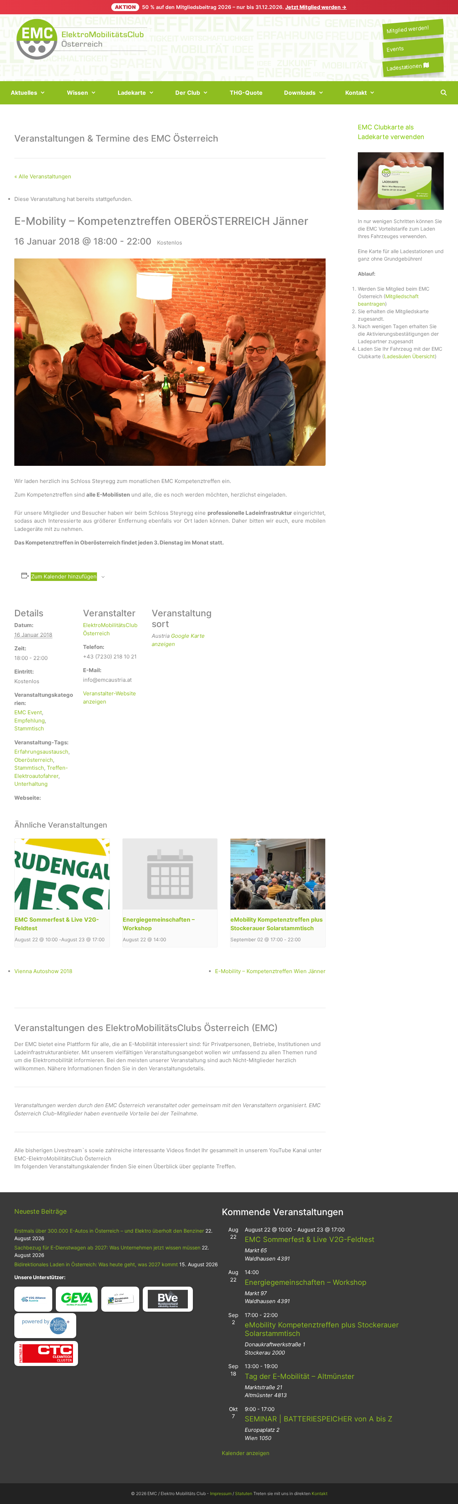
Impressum (221, 1493)
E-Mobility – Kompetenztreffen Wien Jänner (270, 971)
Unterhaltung (31, 783)
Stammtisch (29, 728)
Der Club (187, 92)
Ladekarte (132, 92)
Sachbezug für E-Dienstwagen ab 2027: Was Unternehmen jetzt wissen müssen (107, 1247)
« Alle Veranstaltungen (42, 176)
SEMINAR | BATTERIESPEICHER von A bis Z (319, 1419)
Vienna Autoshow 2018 (43, 971)
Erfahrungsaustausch (41, 751)
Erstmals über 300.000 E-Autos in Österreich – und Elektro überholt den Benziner (109, 1231)
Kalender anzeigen (245, 1453)
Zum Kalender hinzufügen (64, 576)
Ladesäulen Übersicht (409, 356)
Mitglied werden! (407, 29)
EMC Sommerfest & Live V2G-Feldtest (309, 1239)
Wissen (77, 92)
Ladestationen (405, 67)
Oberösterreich (33, 759)
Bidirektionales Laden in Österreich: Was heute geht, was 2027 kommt (96, 1264)
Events (395, 49)
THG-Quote (246, 92)
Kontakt (356, 92)
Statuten (243, 1493)
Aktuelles (24, 92)
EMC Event (28, 712)
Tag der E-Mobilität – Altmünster (299, 1376)
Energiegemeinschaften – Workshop (305, 1282)
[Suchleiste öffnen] (443, 92)
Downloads (300, 92)
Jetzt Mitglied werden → (316, 7)
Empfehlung (29, 720)
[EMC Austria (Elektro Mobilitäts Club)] (82, 38)
